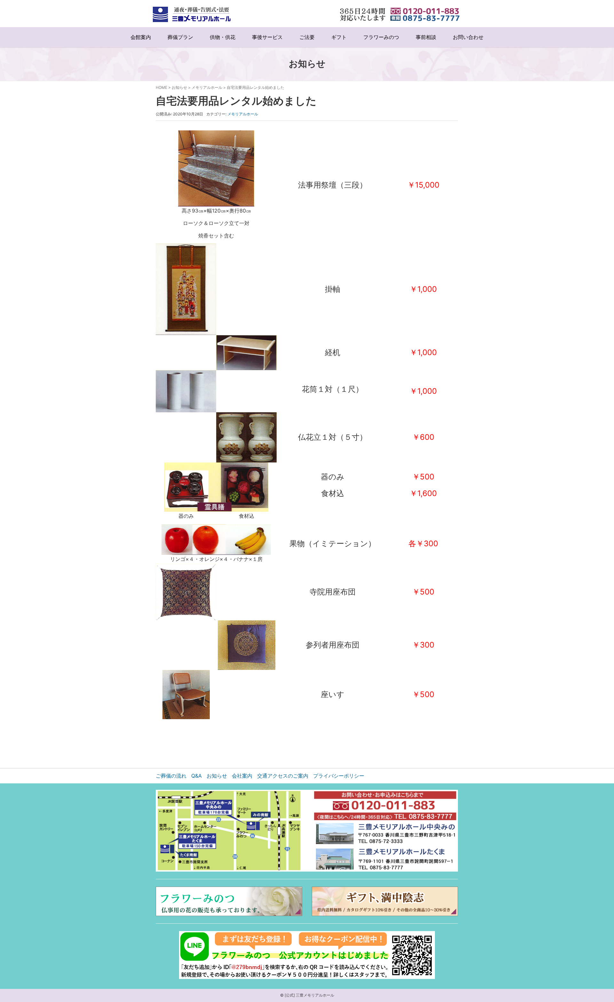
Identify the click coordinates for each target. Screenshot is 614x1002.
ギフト (339, 37)
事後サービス (267, 37)
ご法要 (307, 37)
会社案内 (242, 776)
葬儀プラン (180, 37)
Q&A (196, 776)
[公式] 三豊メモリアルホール (309, 995)
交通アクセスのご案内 (282, 776)
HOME (161, 87)
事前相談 (426, 37)
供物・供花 (222, 37)
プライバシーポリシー (338, 776)
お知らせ (179, 87)
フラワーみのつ (381, 37)
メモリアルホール (207, 87)
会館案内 (140, 37)
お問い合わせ (468, 37)
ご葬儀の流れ (171, 776)
